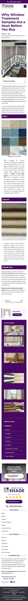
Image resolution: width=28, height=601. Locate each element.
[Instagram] (14, 582)
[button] (25, 6)
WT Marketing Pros (17, 599)
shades (6, 101)
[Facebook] (11, 582)
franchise (23, 597)
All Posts (17, 314)
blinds (10, 101)
